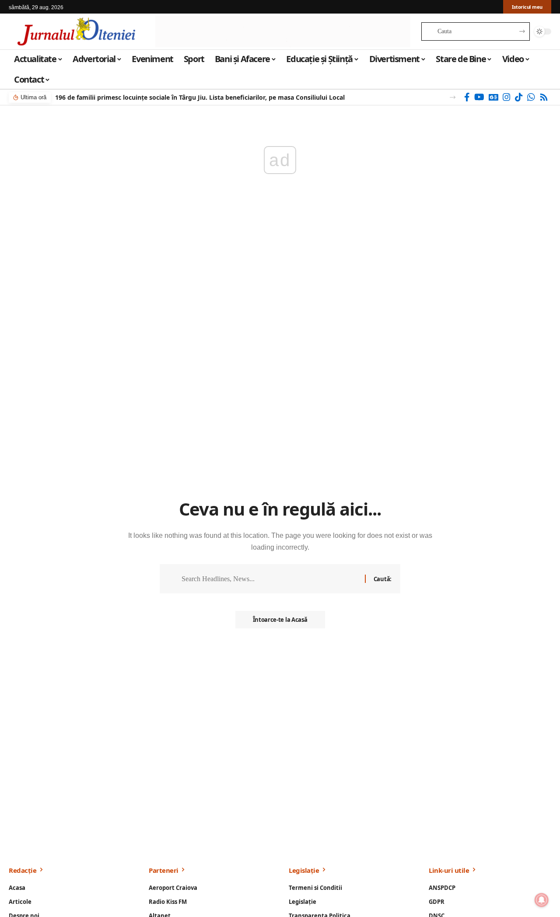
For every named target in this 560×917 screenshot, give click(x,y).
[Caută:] (270, 578)
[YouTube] (479, 97)
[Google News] (493, 97)
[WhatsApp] (531, 97)
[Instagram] (506, 97)
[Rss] (543, 97)
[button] (452, 97)
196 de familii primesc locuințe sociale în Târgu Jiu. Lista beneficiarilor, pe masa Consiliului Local (200, 97)
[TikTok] (519, 97)
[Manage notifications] (542, 900)
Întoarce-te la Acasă (280, 620)
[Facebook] (467, 97)
